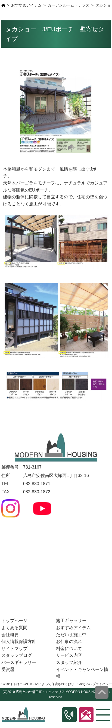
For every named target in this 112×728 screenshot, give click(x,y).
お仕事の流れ (69, 641)
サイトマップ (14, 648)
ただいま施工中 (71, 634)
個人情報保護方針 (18, 641)
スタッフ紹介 (69, 662)
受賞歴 (7, 669)
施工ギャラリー (71, 620)
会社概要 (10, 634)
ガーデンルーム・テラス (68, 5)
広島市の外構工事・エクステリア (40, 692)
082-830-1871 (36, 483)
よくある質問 (14, 627)
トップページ (14, 620)
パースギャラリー (18, 662)
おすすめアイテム (26, 5)
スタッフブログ (16, 655)
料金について (69, 648)
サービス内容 (69, 655)
